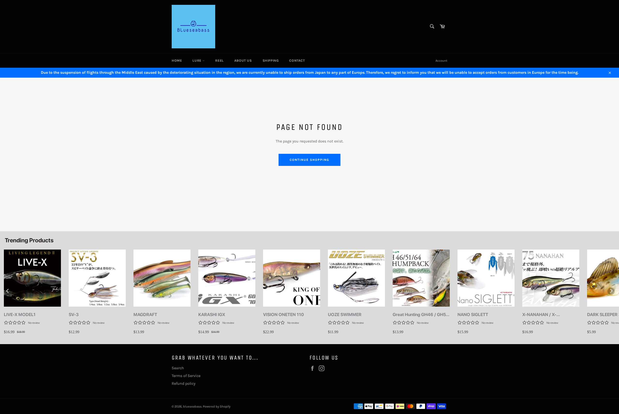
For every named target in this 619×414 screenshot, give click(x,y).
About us (243, 61)
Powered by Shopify (216, 406)
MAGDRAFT (145, 314)
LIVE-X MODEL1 (20, 314)
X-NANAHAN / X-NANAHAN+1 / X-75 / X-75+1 (546, 315)
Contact (297, 61)
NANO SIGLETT (472, 314)
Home (177, 61)
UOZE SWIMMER (344, 314)
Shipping (271, 61)
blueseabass (192, 406)
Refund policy (183, 383)
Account (441, 60)
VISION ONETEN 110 (283, 314)
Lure (197, 61)
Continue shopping (309, 160)
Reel (219, 61)
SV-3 (74, 314)
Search (178, 368)
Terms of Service (186, 375)
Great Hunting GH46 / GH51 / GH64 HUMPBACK (420, 315)
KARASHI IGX (211, 314)
